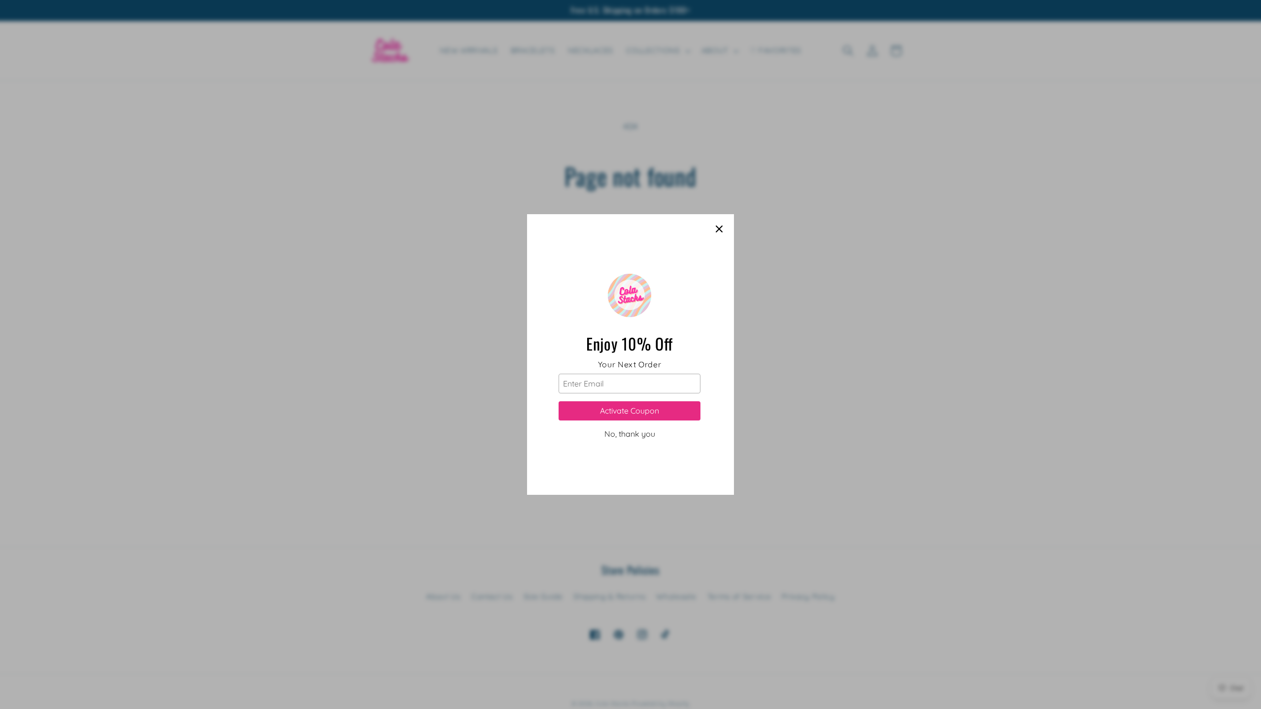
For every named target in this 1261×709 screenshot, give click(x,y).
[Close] (719, 229)
